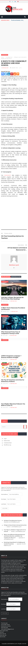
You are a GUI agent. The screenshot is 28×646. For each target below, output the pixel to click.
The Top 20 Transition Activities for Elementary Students (12, 380)
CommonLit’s (7, 175)
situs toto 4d (3, 633)
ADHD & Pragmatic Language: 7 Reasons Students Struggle (11, 356)
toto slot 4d (2, 636)
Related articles (6, 276)
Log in (5, 438)
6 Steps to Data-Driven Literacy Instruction (15, 525)
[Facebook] (2, 74)
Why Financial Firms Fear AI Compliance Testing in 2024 (10, 332)
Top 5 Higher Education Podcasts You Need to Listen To (13, 404)
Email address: (4, 494)
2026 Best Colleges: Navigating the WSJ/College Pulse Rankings (12, 298)
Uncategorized (4, 54)
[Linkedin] (8, 74)
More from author (16, 276)
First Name (3, 499)
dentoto (2, 632)
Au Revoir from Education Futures (13, 520)
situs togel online (4, 630)
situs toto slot (3, 635)
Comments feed (7, 442)
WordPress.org (7, 445)
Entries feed (7, 440)
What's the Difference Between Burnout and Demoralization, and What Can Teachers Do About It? (14, 536)
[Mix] (17, 74)
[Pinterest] (11, 74)
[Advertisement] (14, 36)
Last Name (3, 504)
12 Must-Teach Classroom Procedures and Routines (13, 308)
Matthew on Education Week (12, 515)
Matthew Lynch (5, 67)
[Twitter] (5, 74)
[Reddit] (14, 74)
